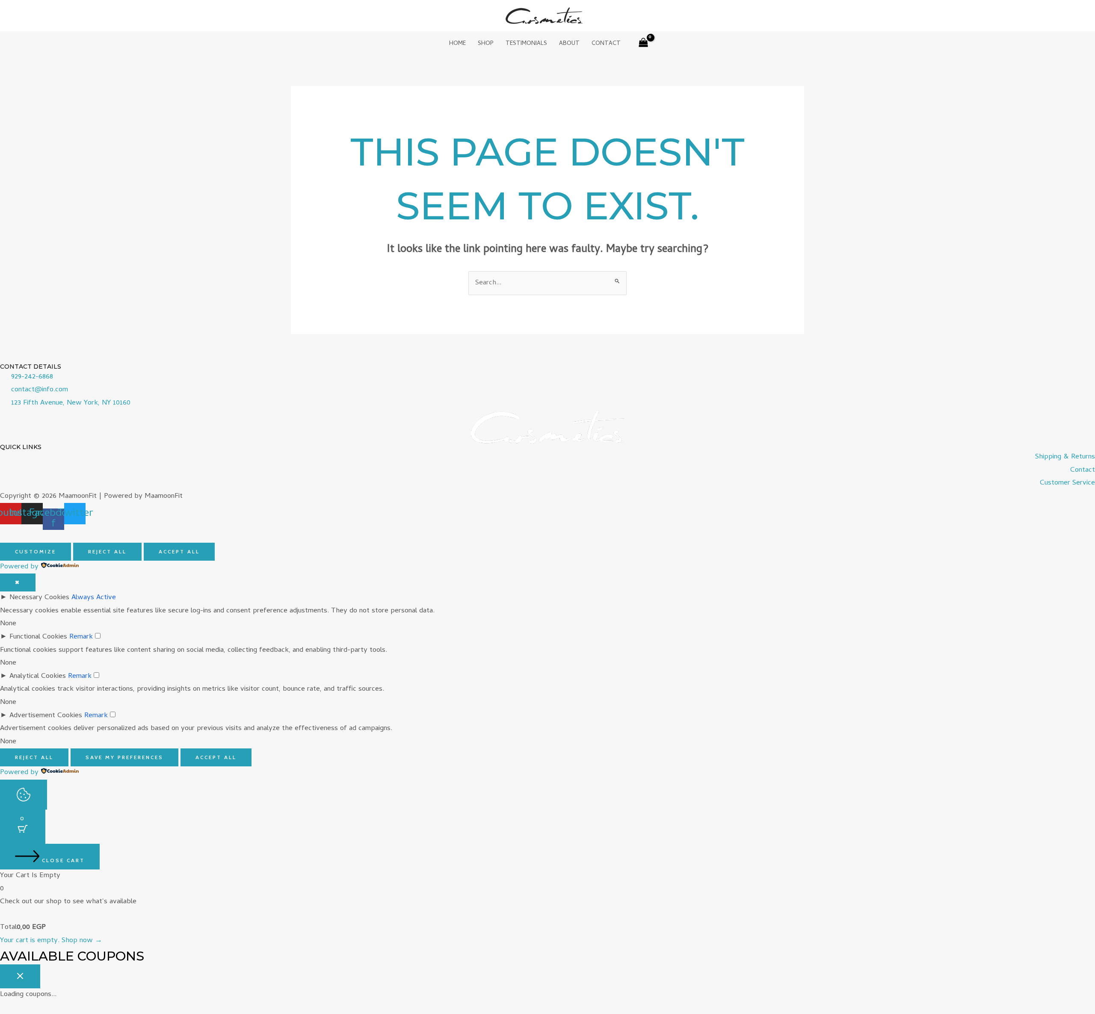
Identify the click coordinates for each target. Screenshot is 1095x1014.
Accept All (179, 551)
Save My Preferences (124, 757)
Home (457, 44)
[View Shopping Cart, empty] (643, 44)
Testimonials (526, 44)
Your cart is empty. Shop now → (51, 941)
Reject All (107, 551)
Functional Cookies (38, 637)
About (569, 44)
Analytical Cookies (37, 677)
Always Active (93, 598)
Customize (35, 551)
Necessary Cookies (39, 598)
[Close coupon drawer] (20, 976)
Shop (486, 44)
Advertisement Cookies (45, 716)
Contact (606, 44)
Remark (81, 637)
